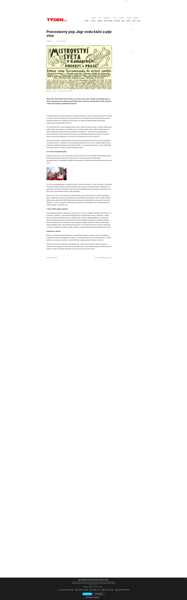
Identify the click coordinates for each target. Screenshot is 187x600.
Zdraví (134, 20)
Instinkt (99, 17)
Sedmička (93, 17)
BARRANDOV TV (107, 17)
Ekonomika (117, 20)
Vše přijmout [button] (87, 594)
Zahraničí (99, 20)
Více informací (95, 584)
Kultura (128, 20)
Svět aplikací (128, 17)
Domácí (93, 20)
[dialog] (93, 589)
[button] (93, 587)
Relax (138, 20)
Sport (123, 20)
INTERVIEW (121, 17)
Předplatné (136, 17)
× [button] (185, 579)
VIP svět (114, 17)
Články (86, 20)
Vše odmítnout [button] (99, 594)
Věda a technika (108, 20)
